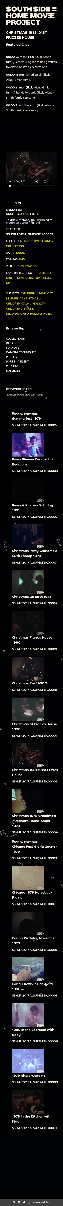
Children (28, 293)
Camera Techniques (21, 352)
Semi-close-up (28, 277)
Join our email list (41, 1202)
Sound (29, 308)
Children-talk (17, 303)
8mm (21, 259)
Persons (12, 366)
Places (11, 356)
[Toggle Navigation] (53, 8)
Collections (15, 338)
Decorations (16, 313)
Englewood (27, 266)
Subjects (13, 370)
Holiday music (41, 313)
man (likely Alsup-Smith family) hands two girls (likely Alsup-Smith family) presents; (30, 92)
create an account (18, 222)
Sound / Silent (17, 361)
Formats (12, 347)
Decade (11, 343)
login (38, 222)
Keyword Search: (20, 389)
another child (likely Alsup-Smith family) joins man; (30, 108)
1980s (20, 252)
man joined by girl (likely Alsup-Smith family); (28, 77)
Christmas (30, 298)
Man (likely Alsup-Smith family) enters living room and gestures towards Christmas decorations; (31, 61)
